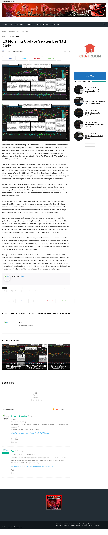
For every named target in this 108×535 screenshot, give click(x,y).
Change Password (89, 524)
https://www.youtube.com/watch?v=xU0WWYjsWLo (30, 433)
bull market (18, 288)
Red (9, 51)
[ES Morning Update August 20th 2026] (13, 357)
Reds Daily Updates (22, 32)
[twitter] (24, 328)
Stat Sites (37, 24)
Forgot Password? (74, 525)
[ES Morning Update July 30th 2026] (79, 124)
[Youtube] (105, 1)
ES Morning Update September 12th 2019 (18, 313)
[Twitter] (102, 1)
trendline (34, 291)
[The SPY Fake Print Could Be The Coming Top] (36, 357)
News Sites (55, 24)
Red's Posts (11, 32)
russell (10, 291)
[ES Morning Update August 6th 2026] (59, 357)
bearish (10, 288)
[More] (59, 58)
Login (91, 525)
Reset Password (61, 525)
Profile (79, 524)
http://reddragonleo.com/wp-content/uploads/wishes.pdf (32, 466)
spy (19, 291)
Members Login (7, 24)
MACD (56, 288)
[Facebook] (100, 1)
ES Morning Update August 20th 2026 (13, 367)
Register (97, 525)
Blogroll (46, 24)
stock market (26, 291)
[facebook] (20, 328)
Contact (29, 24)
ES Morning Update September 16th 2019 (54, 313)
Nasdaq (62, 288)
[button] (103, 24)
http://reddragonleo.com (26, 325)
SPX (15, 291)
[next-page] (7, 373)
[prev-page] (3, 373)
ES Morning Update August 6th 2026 (58, 367)
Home (4, 32)
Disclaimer (66, 524)
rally (4, 291)
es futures (37, 288)
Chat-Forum (19, 24)
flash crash (46, 288)
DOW (31, 288)
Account (85, 525)
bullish (26, 288)
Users (73, 524)
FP (52, 288)
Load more (89, 145)
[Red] (4, 51)
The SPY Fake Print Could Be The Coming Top (36, 367)
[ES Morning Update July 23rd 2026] (79, 136)
